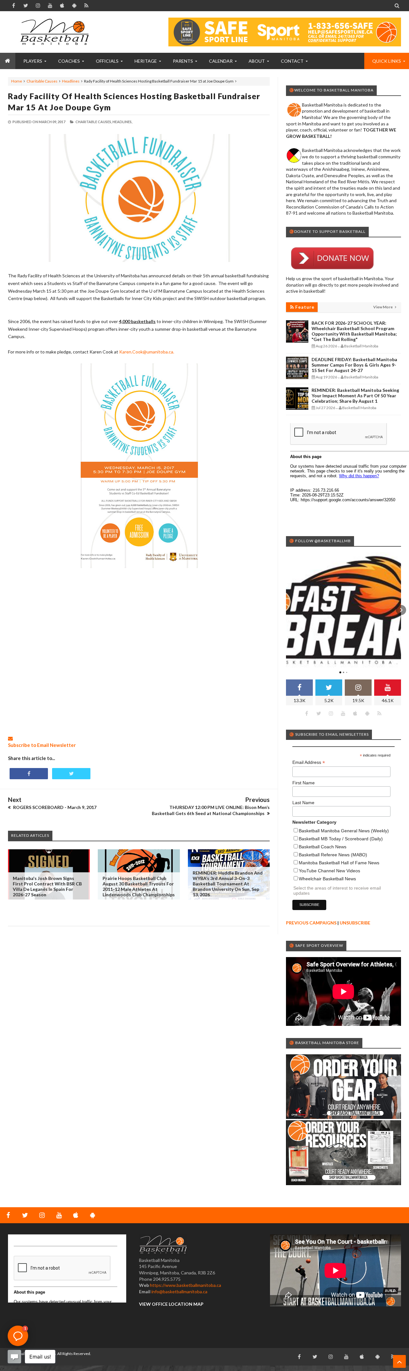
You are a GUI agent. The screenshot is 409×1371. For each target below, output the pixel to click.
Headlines (71, 81)
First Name (303, 782)
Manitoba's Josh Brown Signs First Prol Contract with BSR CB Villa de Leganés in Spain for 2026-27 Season (47, 886)
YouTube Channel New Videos (329, 870)
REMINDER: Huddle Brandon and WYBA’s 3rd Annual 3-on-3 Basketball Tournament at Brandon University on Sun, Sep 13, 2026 (228, 883)
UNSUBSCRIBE (355, 922)
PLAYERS (32, 61)
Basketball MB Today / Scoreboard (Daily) (341, 838)
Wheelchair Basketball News (327, 878)
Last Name (303, 802)
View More (383, 307)
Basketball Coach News (322, 846)
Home (16, 81)
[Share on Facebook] (29, 773)
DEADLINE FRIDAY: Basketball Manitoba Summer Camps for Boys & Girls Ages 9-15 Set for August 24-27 (354, 365)
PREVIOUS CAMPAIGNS (311, 922)
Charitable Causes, (93, 122)
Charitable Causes (42, 81)
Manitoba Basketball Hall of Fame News (339, 862)
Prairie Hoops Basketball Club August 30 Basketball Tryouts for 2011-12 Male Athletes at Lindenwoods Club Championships (139, 886)
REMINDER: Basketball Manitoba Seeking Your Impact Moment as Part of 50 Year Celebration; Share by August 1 (355, 395)
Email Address (308, 762)
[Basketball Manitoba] (56, 32)
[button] (286, 610)
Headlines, (122, 122)
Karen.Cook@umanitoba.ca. (146, 351)
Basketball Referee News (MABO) (333, 854)
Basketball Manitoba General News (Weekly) (344, 830)
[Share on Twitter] (71, 773)
